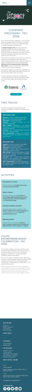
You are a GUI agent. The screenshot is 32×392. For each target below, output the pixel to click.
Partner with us (7, 352)
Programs (6, 335)
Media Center (7, 345)
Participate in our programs (10, 354)
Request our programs (9, 357)
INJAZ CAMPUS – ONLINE (10, 360)
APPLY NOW (16, 94)
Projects (5, 338)
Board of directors (8, 327)
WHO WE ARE (7, 323)
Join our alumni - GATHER (10, 355)
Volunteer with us (8, 350)
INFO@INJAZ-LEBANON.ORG (11, 380)
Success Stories (7, 343)
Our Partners (6, 328)
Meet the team (7, 330)
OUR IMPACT (7, 341)
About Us (5, 325)
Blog (4, 362)
